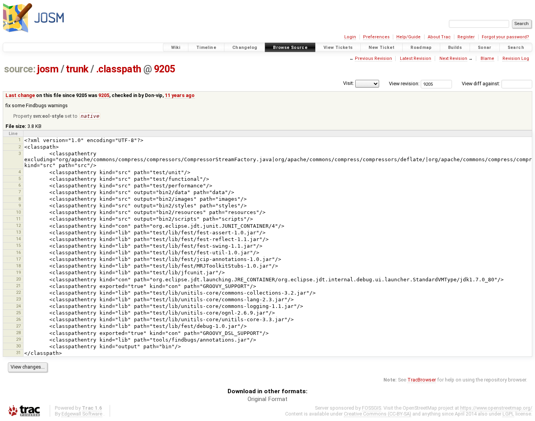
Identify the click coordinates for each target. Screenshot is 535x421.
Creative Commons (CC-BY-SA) (377, 414)
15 (18, 245)
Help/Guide (408, 37)
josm (47, 69)
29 (18, 339)
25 (18, 312)
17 (18, 259)
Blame (487, 58)
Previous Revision (373, 58)
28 (18, 332)
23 (18, 299)
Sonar (485, 47)
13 (18, 232)
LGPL (508, 414)
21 (18, 285)
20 (18, 279)
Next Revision (453, 58)
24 (18, 306)
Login (350, 37)
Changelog (244, 47)
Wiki (176, 47)
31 (18, 352)
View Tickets (338, 47)
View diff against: (481, 83)
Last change (20, 95)
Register (466, 37)
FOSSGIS (371, 408)
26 (18, 319)
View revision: (404, 83)
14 (18, 238)
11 (18, 218)
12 (18, 225)
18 (18, 265)
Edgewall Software (81, 414)
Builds (455, 47)
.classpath (118, 69)
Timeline (206, 47)
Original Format (267, 399)
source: (20, 69)
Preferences (376, 37)
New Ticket (381, 47)
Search (516, 47)
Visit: (348, 83)
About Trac (439, 37)
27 (18, 326)
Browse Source (290, 47)
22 (18, 292)
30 (18, 346)
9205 (164, 69)
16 (18, 252)
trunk (77, 69)
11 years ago (180, 95)
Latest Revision (415, 58)
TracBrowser (421, 380)
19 (18, 272)
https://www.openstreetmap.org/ (496, 408)
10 (18, 212)
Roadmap (421, 47)
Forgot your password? (505, 37)
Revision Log (515, 58)
